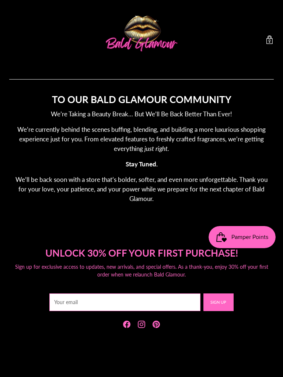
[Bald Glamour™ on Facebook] (126, 325)
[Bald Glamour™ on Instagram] (141, 325)
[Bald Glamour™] (141, 40)
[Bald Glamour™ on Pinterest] (156, 325)
